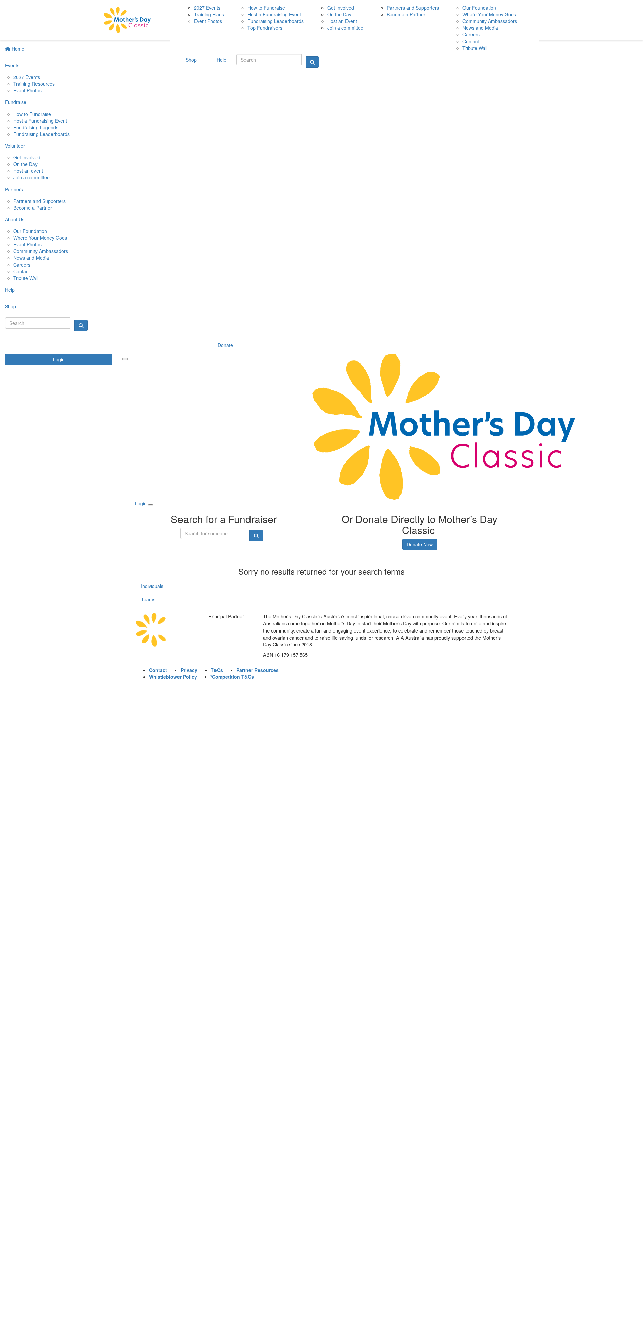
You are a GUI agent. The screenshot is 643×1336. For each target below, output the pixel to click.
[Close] (150, 505)
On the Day (25, 164)
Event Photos (27, 90)
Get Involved (26, 157)
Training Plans (209, 14)
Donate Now (420, 544)
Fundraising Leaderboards (41, 134)
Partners (14, 189)
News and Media (31, 257)
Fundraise (15, 102)
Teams (148, 599)
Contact (21, 271)
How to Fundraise (32, 113)
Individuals (152, 586)
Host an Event (342, 21)
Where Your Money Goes (40, 237)
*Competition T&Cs (232, 676)
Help (10, 289)
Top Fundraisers (264, 27)
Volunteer (15, 145)
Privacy (189, 670)
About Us (14, 219)
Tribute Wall (25, 278)
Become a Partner (32, 207)
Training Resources (34, 83)
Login (59, 359)
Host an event (28, 170)
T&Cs (217, 670)
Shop (10, 306)
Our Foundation (30, 231)
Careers (21, 264)
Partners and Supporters (39, 201)
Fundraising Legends (35, 127)
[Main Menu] (125, 359)
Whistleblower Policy (173, 676)
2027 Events (26, 77)
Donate (225, 345)
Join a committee (31, 177)
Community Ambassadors (40, 251)
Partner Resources (257, 670)
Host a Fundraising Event (40, 120)
